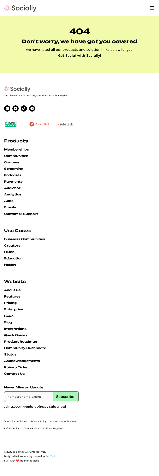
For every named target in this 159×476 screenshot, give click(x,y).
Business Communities (24, 239)
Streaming (13, 168)
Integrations (15, 328)
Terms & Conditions (15, 421)
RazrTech (50, 456)
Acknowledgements (22, 361)
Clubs (9, 252)
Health (10, 264)
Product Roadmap (20, 341)
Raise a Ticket (16, 367)
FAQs (8, 316)
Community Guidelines (63, 421)
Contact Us (14, 373)
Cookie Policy (31, 428)
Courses (11, 162)
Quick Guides (15, 335)
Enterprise (13, 309)
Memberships (16, 149)
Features (12, 296)
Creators (12, 245)
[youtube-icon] (15, 108)
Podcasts (12, 175)
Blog (8, 322)
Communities (16, 156)
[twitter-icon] (24, 108)
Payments (13, 181)
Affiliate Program (53, 428)
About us (12, 290)
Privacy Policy (38, 421)
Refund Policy (11, 428)
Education (13, 258)
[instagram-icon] (7, 108)
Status (10, 354)
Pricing (10, 303)
